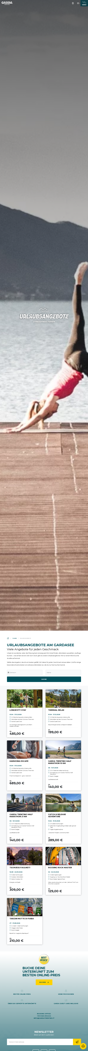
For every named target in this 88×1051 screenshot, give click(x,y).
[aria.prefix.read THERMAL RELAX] (63, 713)
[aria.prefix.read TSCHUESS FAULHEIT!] (24, 871)
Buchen (42, 982)
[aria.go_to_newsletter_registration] (77, 1042)
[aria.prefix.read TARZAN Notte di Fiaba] (24, 921)
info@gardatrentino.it (44, 1018)
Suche (44, 679)
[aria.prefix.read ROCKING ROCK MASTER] (63, 871)
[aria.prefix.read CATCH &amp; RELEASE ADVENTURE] (63, 819)
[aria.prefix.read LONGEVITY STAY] (24, 713)
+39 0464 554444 (44, 1016)
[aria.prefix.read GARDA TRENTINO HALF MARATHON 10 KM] (63, 765)
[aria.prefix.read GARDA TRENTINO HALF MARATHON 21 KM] (24, 819)
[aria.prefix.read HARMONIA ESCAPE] (24, 765)
